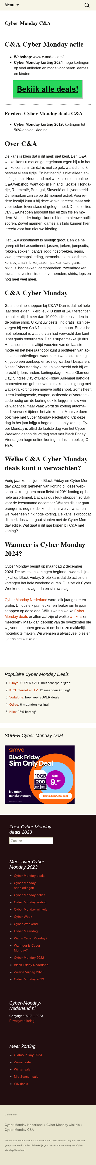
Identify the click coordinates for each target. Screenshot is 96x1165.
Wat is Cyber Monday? (30, 938)
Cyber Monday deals (29, 875)
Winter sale (22, 1069)
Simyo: (14, 683)
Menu (9, 5)
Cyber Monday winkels (30, 909)
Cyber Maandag (26, 931)
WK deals (21, 1084)
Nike (12, 712)
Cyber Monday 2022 (29, 957)
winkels (76, 617)
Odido (13, 704)
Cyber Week (23, 916)
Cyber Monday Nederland (26, 600)
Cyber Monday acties (29, 895)
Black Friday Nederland (31, 965)
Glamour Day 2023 (28, 1055)
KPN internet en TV (23, 690)
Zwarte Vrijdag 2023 (29, 972)
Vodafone (16, 697)
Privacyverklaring (21, 1021)
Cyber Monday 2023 (29, 979)
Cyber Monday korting (30, 902)
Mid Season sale (26, 1076)
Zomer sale (22, 1062)
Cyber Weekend (26, 924)
